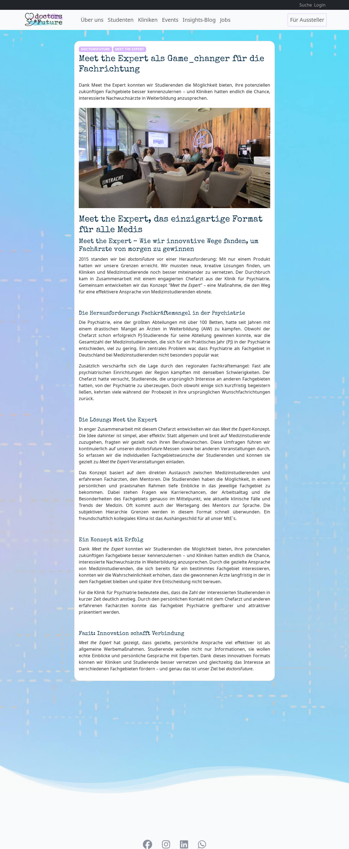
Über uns (92, 19)
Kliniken (148, 19)
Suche (305, 5)
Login (320, 5)
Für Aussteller (307, 19)
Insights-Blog (199, 19)
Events (170, 19)
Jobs (225, 19)
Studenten (121, 19)
